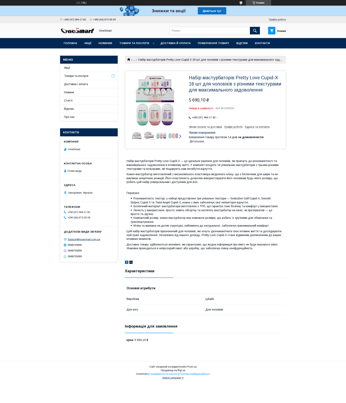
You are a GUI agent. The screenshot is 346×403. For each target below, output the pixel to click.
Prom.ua (192, 366)
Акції (87, 43)
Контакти (262, 43)
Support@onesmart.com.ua (84, 239)
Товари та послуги (134, 43)
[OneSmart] (77, 32)
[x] (131, 262)
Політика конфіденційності (195, 374)
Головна (70, 43)
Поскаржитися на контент (163, 374)
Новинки (105, 43)
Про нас (69, 117)
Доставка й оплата (175, 43)
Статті (69, 53)
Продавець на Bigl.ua (173, 370)
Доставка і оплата (76, 84)
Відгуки (242, 43)
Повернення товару (213, 43)
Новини (69, 92)
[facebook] (126, 262)
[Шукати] (255, 30)
